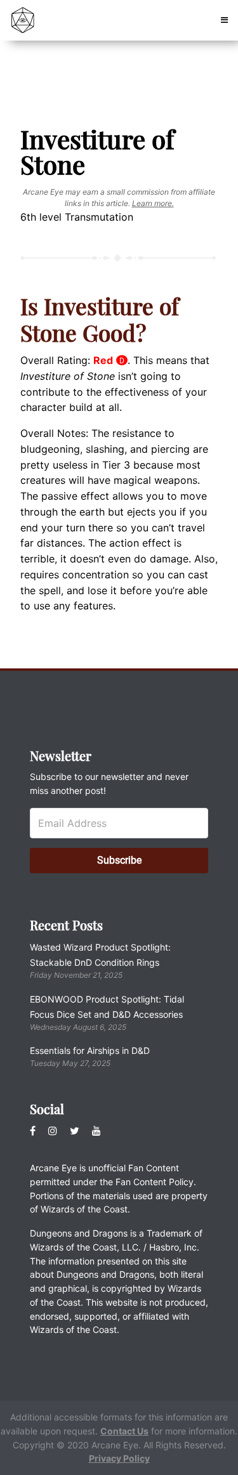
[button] (224, 20)
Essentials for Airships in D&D (90, 1050)
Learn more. (153, 203)
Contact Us (124, 1431)
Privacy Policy (119, 1458)
